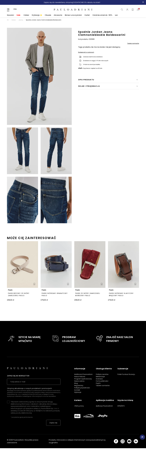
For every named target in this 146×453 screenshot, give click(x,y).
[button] (108, 86)
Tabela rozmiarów (133, 43)
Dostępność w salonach (86, 52)
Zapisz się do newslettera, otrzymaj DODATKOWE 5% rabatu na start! (72, 2)
